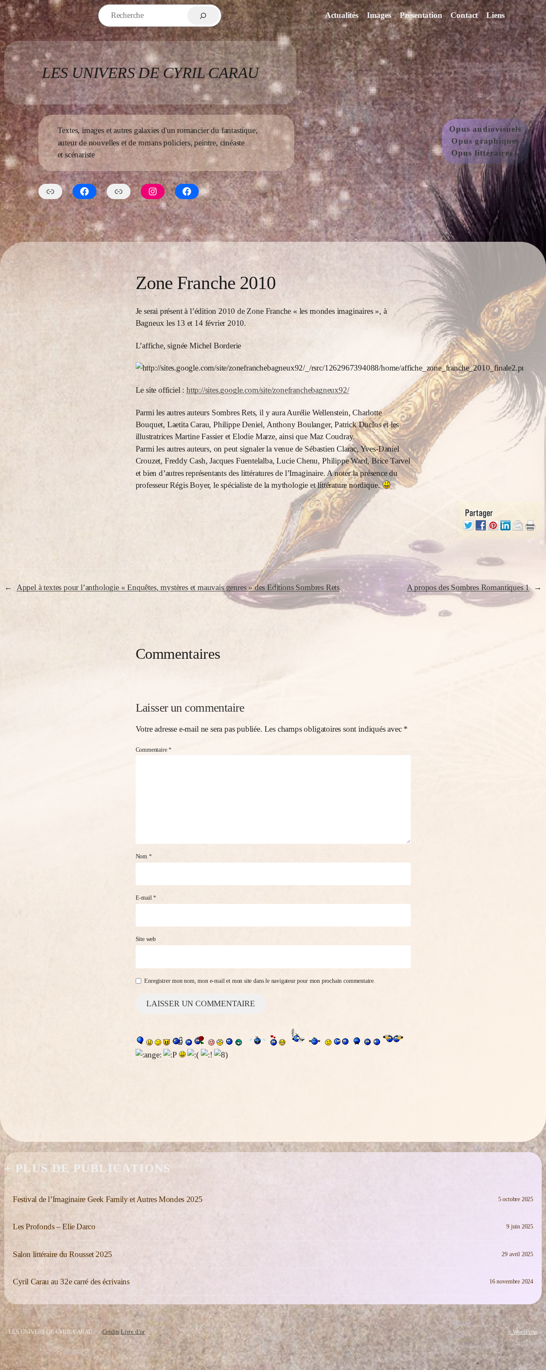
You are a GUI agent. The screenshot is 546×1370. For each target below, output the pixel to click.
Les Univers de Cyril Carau (150, 72)
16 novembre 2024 (511, 1281)
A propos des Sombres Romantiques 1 (468, 587)
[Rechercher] (203, 15)
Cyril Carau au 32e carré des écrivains (71, 1281)
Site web (146, 939)
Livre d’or (133, 1331)
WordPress (525, 1331)
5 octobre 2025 (515, 1199)
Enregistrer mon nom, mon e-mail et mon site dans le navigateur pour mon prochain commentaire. (259, 980)
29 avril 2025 (517, 1254)
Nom (144, 856)
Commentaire (154, 749)
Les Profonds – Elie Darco (54, 1226)
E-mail (146, 897)
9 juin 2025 (519, 1226)
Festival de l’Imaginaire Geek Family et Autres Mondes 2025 (108, 1199)
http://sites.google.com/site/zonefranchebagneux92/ (267, 389)
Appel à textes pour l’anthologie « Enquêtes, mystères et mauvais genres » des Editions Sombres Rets (178, 587)
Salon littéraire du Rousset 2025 (62, 1254)
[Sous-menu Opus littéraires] (517, 153)
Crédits (110, 1331)
